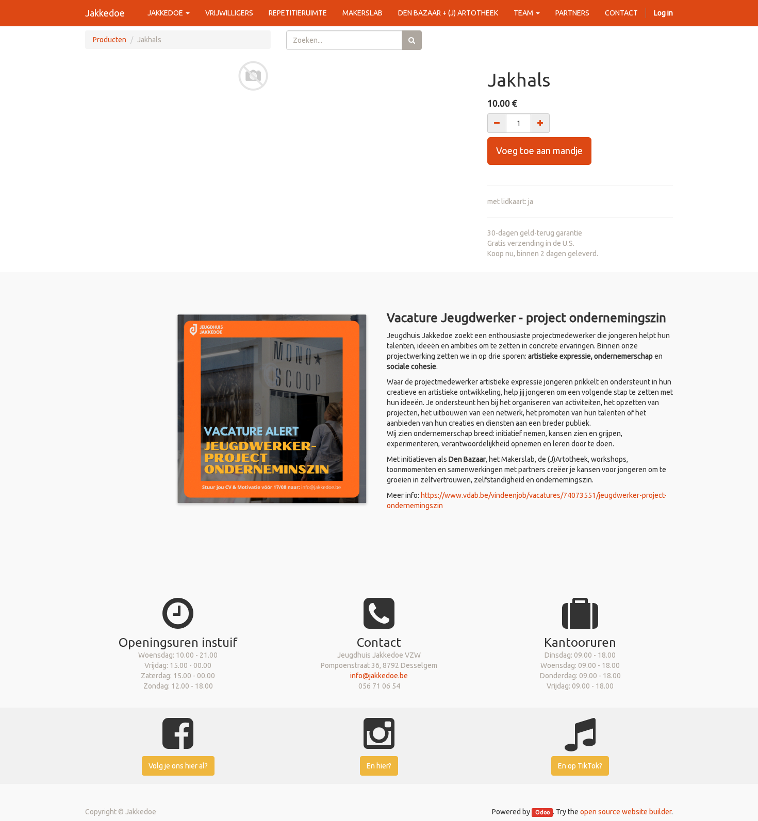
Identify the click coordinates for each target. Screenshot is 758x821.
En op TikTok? (580, 766)
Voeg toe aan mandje (539, 150)
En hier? (379, 766)
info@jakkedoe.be (379, 676)
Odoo (542, 812)
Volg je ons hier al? (178, 766)
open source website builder (625, 812)
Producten (109, 40)
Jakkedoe (105, 13)
